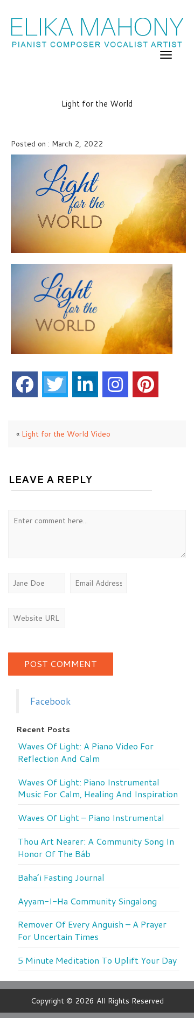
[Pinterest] (145, 384)
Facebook (50, 701)
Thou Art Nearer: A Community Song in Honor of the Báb (96, 848)
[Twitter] (55, 384)
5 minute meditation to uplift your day (97, 960)
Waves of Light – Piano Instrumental (91, 818)
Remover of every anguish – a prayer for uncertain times (92, 930)
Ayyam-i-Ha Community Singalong (87, 901)
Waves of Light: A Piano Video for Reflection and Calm (86, 752)
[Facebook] (25, 384)
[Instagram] (115, 384)
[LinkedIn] (85, 384)
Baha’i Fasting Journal (61, 877)
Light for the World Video (66, 434)
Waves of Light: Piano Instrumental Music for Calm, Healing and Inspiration (98, 788)
